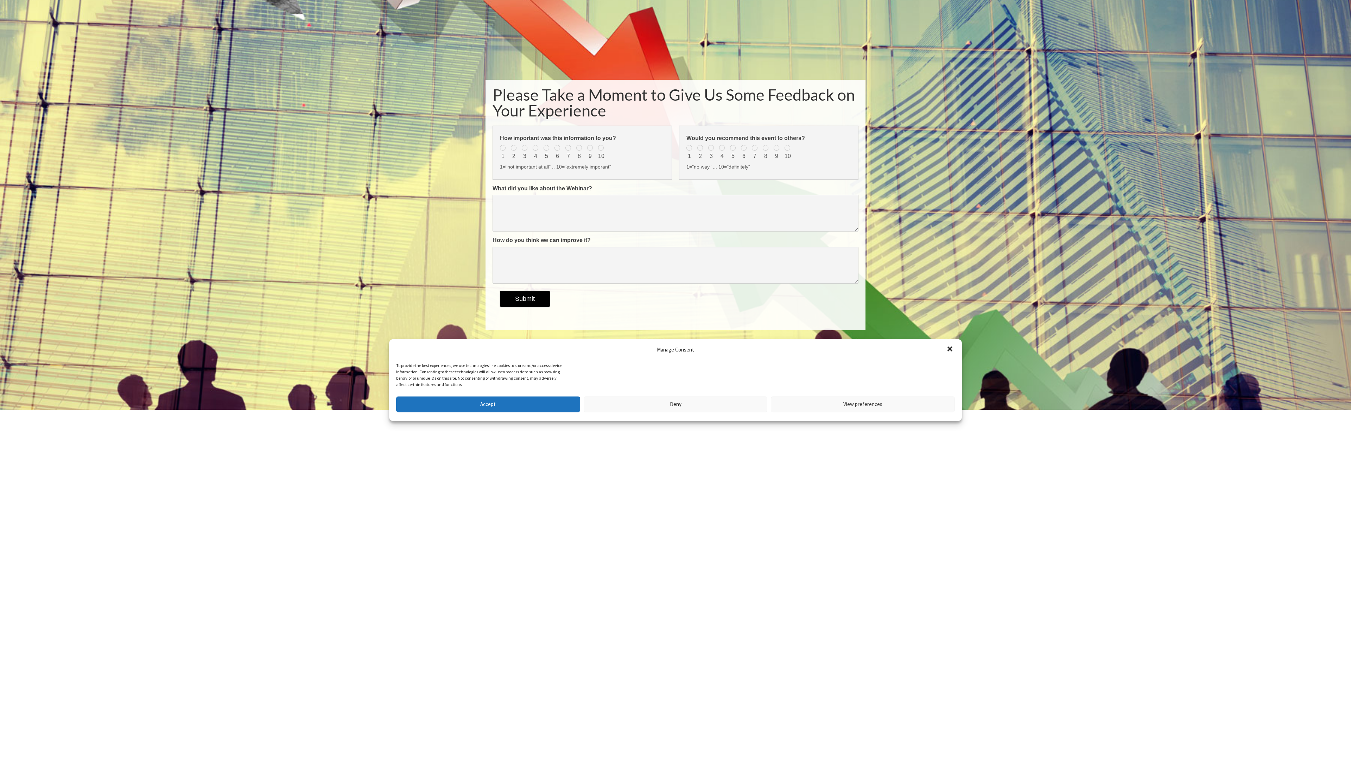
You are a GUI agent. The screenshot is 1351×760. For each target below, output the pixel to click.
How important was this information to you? (558, 138)
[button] (950, 350)
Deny (675, 404)
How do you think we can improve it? (542, 240)
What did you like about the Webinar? (542, 188)
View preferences (862, 404)
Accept (488, 404)
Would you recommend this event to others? (745, 138)
